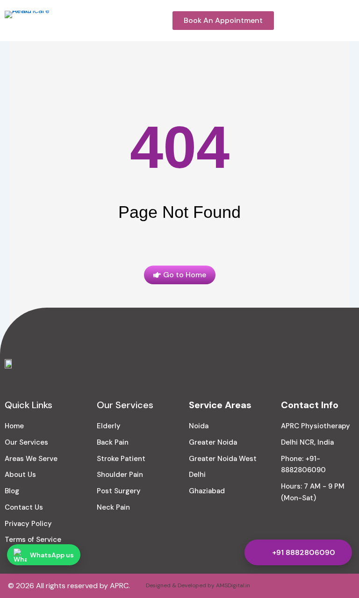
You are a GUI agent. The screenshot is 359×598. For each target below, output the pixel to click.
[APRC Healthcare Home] (35, 23)
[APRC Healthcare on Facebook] (273, 585)
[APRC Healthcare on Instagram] (296, 585)
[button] (351, 21)
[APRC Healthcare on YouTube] (320, 585)
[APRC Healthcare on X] (343, 585)
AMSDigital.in (233, 585)
